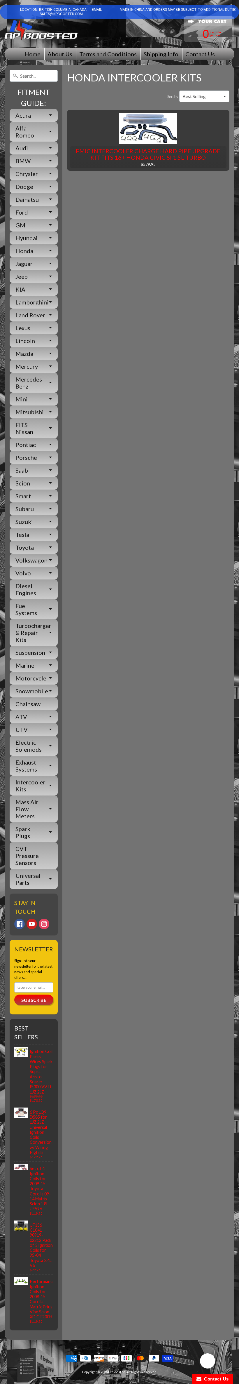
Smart (23, 495)
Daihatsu (27, 199)
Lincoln (25, 340)
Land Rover (30, 314)
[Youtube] (32, 924)
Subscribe (33, 1000)
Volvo (23, 573)
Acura (23, 115)
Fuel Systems (26, 609)
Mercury (26, 366)
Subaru (24, 508)
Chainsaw (28, 703)
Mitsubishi (29, 411)
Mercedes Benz (28, 383)
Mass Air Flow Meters (26, 808)
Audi (21, 148)
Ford (21, 212)
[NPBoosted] (41, 30)
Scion (22, 483)
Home (32, 54)
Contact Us (200, 54)
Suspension (30, 652)
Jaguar (24, 263)
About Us (60, 54)
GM (20, 225)
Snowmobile (31, 690)
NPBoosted (116, 1372)
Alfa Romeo (24, 132)
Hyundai (26, 237)
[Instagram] (44, 924)
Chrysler (26, 173)
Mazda (24, 353)
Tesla (22, 534)
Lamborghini (32, 302)
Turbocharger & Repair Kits (33, 632)
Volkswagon (31, 560)
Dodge (24, 186)
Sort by (172, 96)
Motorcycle (30, 678)
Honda (24, 250)
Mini (21, 399)
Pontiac (25, 444)
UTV (21, 729)
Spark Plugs (22, 832)
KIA (20, 289)
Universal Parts (28, 879)
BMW (23, 160)
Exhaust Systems (26, 766)
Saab (21, 470)
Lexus (22, 327)
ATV (21, 716)
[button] (207, 1361)
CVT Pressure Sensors (27, 855)
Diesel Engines (25, 589)
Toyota (24, 547)
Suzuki (24, 521)
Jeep (21, 276)
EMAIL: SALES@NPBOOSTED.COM (71, 12)
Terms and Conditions (108, 54)
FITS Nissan (24, 428)
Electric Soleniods (28, 746)
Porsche (26, 457)
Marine (24, 665)
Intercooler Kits (30, 786)
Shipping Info (161, 54)
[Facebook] (19, 924)
